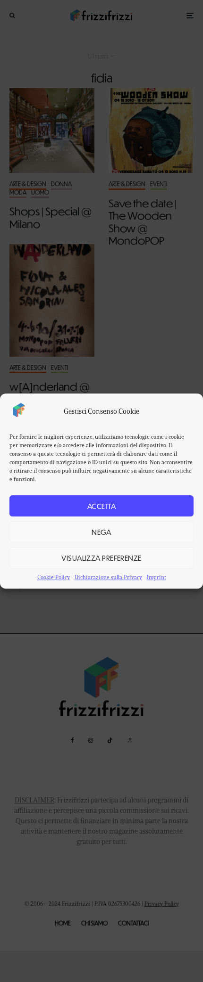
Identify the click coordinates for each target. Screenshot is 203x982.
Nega (101, 531)
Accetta (101, 505)
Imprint (156, 577)
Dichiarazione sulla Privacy (108, 577)
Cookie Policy (53, 577)
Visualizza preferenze (101, 557)
